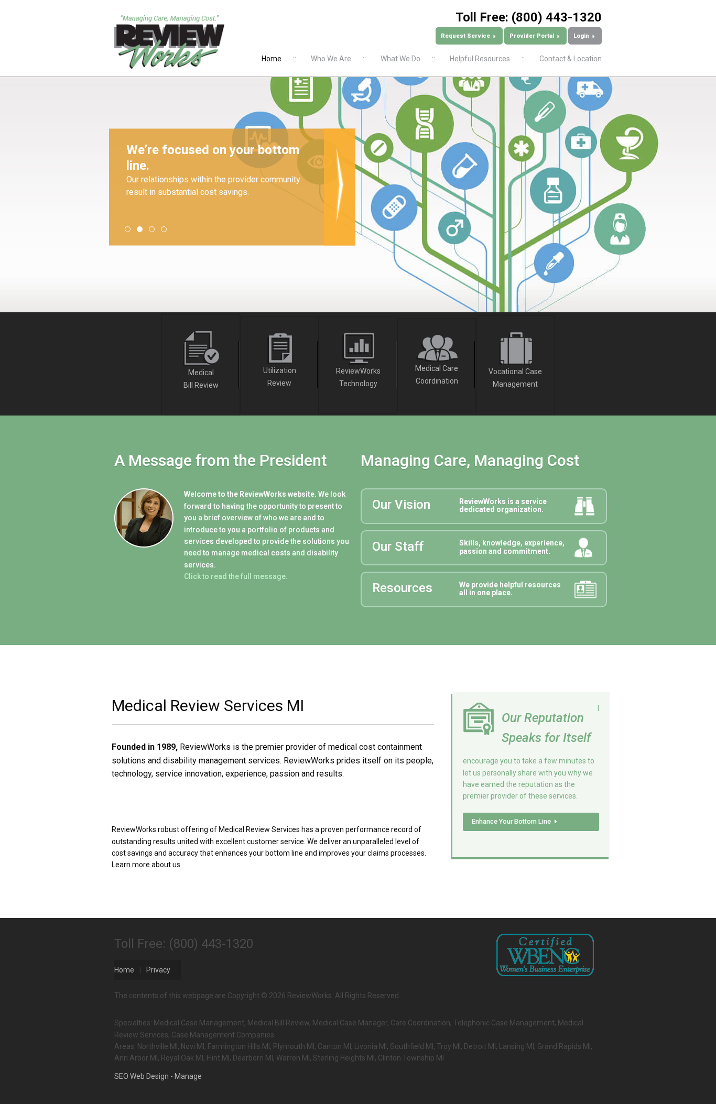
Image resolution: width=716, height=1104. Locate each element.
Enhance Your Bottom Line (512, 821)
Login (582, 35)
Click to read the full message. (236, 576)
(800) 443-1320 (557, 17)
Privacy (158, 970)
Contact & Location (570, 58)
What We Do (400, 58)
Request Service (466, 35)
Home (271, 58)
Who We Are (331, 58)
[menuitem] (271, 59)
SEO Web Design (141, 1076)
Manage (188, 1076)
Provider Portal (532, 35)
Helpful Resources (480, 58)
